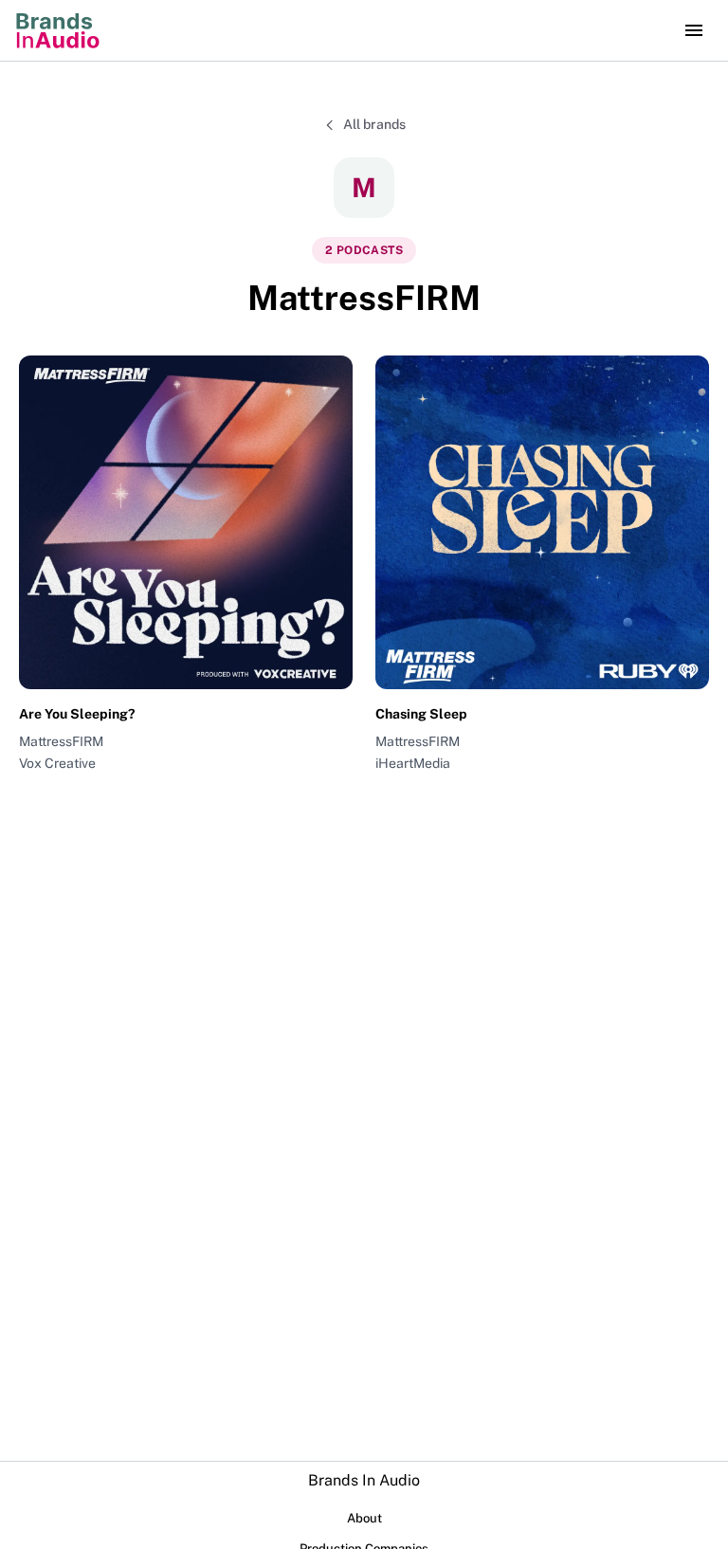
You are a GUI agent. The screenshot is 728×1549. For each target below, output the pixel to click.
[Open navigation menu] (694, 30)
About (364, 1518)
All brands (374, 124)
